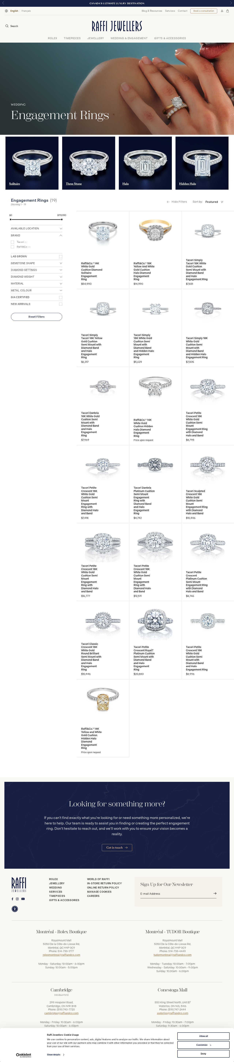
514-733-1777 (66, 951)
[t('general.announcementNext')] (231, 3)
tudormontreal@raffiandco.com (173, 954)
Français (26, 11)
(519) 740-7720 (66, 1009)
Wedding (55, 887)
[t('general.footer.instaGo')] (17, 899)
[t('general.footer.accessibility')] (15, 909)
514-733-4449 (177, 951)
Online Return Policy (103, 887)
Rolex (53, 879)
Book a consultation (203, 11)
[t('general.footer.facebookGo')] (12, 899)
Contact (182, 11)
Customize (201, 1045)
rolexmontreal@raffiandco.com (61, 954)
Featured (211, 202)
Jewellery (57, 883)
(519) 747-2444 (177, 1009)
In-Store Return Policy (104, 883)
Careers (93, 896)
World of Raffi (98, 879)
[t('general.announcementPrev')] (3, 3)
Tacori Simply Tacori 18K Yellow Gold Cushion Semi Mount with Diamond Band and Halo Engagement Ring (91, 346)
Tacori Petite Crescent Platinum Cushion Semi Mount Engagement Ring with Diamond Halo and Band (197, 582)
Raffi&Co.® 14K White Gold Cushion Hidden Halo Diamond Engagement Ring (143, 428)
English (14, 11)
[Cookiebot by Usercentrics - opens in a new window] (24, 1055)
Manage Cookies (99, 891)
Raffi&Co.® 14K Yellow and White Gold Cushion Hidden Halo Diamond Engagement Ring (91, 738)
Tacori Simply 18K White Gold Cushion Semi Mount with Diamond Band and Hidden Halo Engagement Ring (144, 346)
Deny (203, 1053)
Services (170, 11)
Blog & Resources (152, 11)
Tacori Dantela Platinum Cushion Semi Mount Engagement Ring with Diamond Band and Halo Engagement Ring (144, 500)
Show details (53, 1054)
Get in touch (114, 847)
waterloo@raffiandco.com (172, 1013)
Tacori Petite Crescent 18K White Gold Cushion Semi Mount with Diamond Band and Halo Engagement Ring (197, 658)
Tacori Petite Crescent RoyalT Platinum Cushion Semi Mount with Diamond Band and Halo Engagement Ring (144, 658)
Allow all (203, 1036)
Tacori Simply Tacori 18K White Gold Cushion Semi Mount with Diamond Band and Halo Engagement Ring (197, 270)
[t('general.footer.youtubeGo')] (23, 899)
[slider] (10, 219)
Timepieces (57, 896)
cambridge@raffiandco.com (61, 1013)
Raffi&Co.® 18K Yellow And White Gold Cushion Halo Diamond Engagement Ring (144, 271)
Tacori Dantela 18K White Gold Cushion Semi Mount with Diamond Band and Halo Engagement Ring (90, 424)
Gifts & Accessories (64, 900)
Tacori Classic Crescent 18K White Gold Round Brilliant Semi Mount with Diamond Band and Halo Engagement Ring (91, 656)
